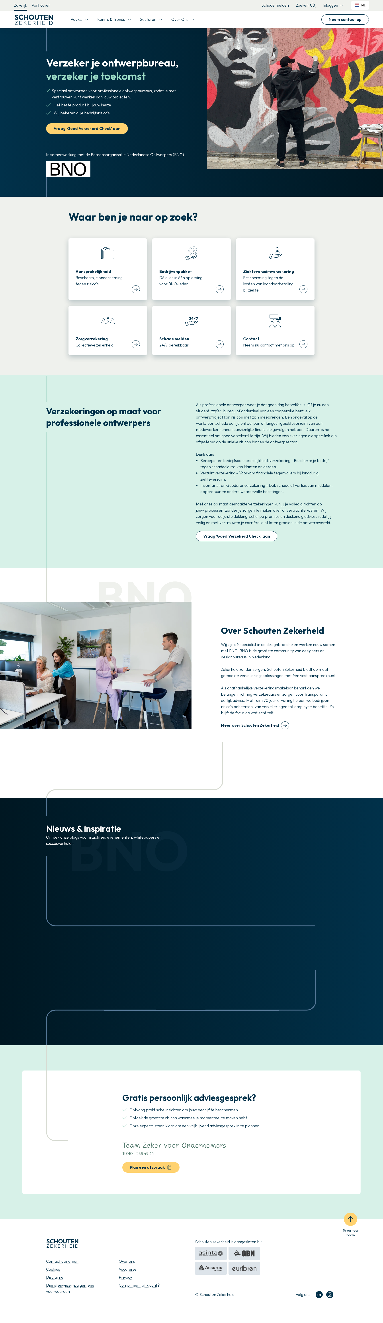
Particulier (41, 5)
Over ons (127, 1261)
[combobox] (360, 5)
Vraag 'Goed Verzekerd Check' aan (87, 128)
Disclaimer (55, 1277)
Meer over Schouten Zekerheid (250, 725)
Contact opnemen (62, 1261)
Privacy (125, 1277)
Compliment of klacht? (139, 1285)
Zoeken (302, 5)
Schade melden (275, 5)
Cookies (53, 1269)
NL (363, 5)
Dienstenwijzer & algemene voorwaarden (70, 1288)
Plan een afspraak (147, 1167)
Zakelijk (20, 5)
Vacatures (128, 1269)
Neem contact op (345, 19)
